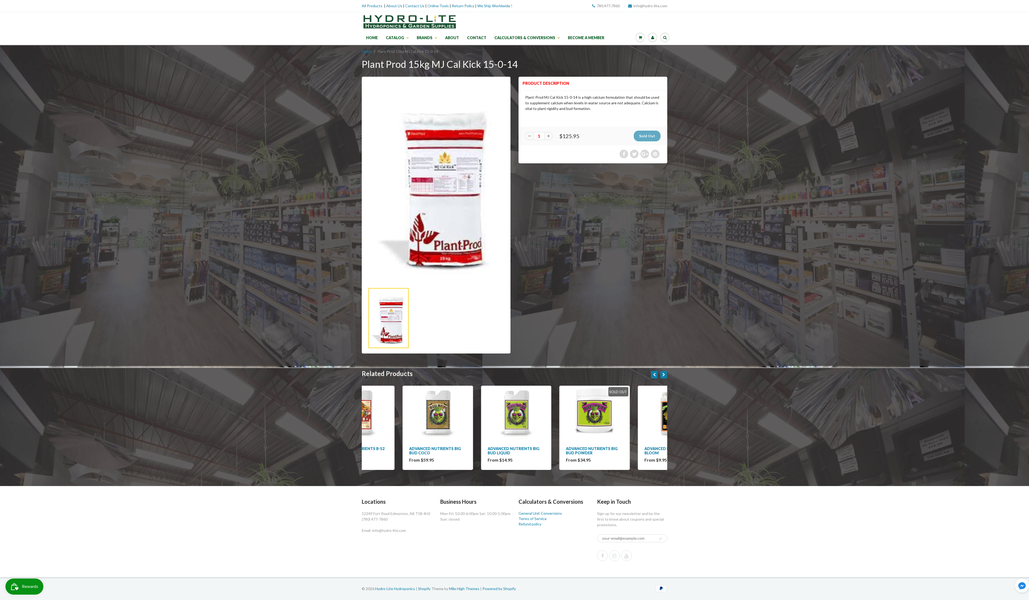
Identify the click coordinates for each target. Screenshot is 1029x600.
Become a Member (586, 37)
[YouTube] (626, 555)
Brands (425, 37)
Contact (476, 37)
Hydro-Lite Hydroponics (395, 588)
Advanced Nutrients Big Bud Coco (394, 450)
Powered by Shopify (499, 588)
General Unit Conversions (540, 513)
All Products (372, 5)
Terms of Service (533, 518)
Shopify (424, 588)
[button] (1022, 586)
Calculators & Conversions (524, 37)
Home (372, 37)
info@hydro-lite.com (650, 5)
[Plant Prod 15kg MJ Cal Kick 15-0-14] (436, 183)
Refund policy (530, 524)
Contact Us (414, 5)
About (452, 37)
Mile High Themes (464, 588)
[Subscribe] (660, 538)
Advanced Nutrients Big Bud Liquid (473, 450)
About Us (394, 5)
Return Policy (463, 5)
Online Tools (438, 5)
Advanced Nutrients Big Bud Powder (551, 450)
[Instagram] (614, 555)
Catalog (395, 37)
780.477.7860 (608, 5)
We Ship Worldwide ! (494, 5)
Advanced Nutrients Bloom (626, 450)
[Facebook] (602, 555)
